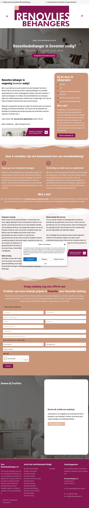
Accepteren (30, 259)
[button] (65, 244)
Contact (45, 263)
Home (35, 40)
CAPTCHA (6, 354)
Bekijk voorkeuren (59, 259)
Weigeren (44, 259)
